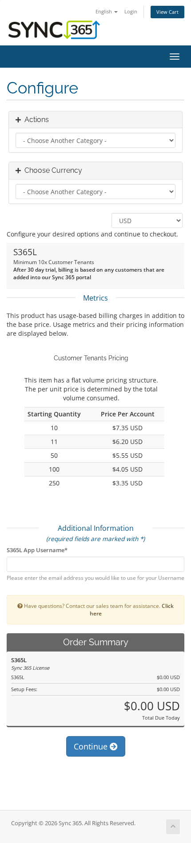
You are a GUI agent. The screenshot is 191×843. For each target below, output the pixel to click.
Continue (92, 746)
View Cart (167, 11)
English (104, 11)
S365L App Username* (37, 550)
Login (130, 11)
